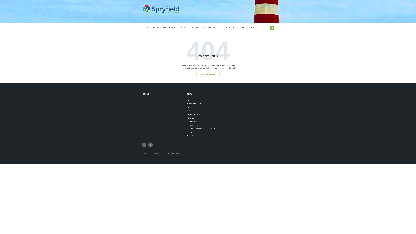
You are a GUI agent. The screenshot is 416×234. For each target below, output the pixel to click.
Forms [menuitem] (242, 28)
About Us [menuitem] (230, 28)
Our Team (193, 122)
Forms (189, 132)
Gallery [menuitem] (194, 28)
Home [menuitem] (146, 28)
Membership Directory (195, 104)
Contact (190, 136)
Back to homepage (208, 74)
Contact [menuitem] (253, 28)
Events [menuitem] (182, 28)
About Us (190, 118)
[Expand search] (272, 28)
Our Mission (194, 125)
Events (189, 107)
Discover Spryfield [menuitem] (212, 28)
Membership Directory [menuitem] (164, 28)
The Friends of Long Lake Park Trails (203, 129)
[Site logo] (161, 13)
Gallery (189, 111)
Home (189, 100)
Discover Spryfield (193, 114)
